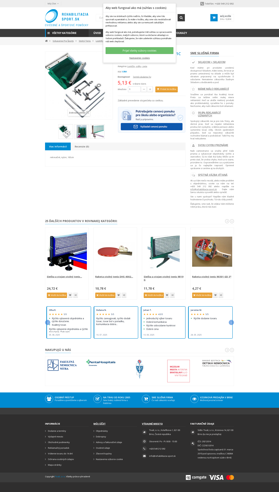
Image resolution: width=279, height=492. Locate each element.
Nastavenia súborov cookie (109, 459)
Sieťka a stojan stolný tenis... (64, 276)
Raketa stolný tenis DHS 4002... (114, 276)
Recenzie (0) (82, 146)
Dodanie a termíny (56, 430)
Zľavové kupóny (104, 453)
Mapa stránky (54, 464)
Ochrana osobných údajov (60, 459)
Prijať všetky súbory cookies (139, 50)
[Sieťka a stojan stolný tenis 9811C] (65, 131)
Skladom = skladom (211, 62)
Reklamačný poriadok (58, 447)
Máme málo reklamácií (213, 89)
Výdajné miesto (55, 436)
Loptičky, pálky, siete (137, 66)
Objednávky (102, 430)
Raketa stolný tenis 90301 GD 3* (211, 276)
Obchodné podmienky (58, 442)
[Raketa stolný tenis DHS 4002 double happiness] (115, 252)
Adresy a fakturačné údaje (109, 442)
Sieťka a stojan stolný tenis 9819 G (163, 278)
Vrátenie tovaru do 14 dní (60, 453)
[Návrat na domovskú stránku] (46, 41)
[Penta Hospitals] (100, 363)
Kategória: (122, 66)
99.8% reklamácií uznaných (209, 114)
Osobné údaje (103, 447)
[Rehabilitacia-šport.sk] (67, 17)
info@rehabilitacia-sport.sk (203, 189)
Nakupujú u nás (58, 350)
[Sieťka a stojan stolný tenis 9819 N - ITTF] (67, 252)
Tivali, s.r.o (60, 476)
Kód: (120, 71)
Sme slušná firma (204, 53)
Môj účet (99, 423)
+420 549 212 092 (219, 3)
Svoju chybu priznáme (213, 145)
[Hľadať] (181, 17)
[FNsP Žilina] (139, 369)
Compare (75, 295)
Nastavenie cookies (139, 57)
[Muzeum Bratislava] (178, 371)
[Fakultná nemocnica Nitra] (62, 365)
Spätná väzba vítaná (212, 175)
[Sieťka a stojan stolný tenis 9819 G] (164, 252)
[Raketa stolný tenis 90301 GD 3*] (212, 252)
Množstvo (122, 89)
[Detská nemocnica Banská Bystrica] (217, 363)
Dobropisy (101, 436)
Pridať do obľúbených (70, 295)
